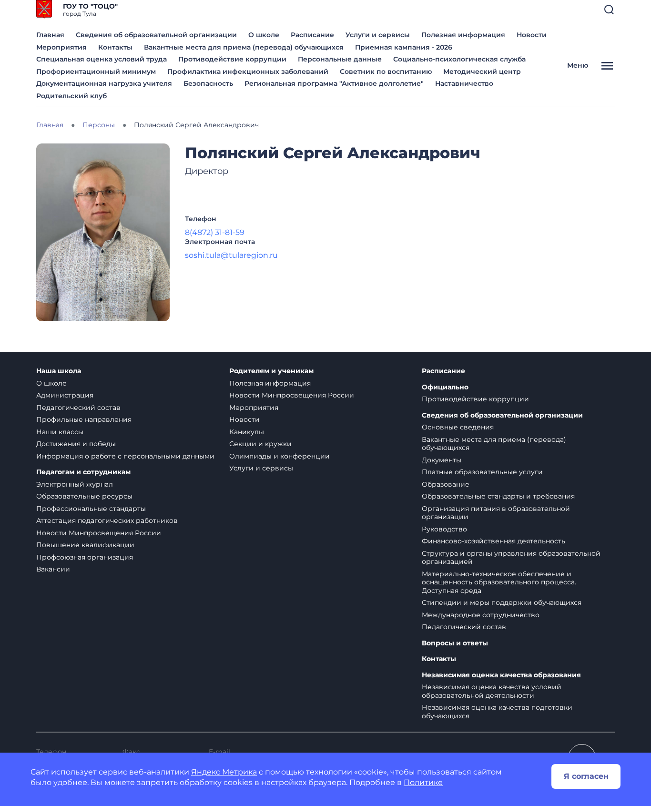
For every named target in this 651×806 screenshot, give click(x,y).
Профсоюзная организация (84, 557)
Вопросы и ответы (455, 643)
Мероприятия (61, 47)
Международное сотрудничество (480, 615)
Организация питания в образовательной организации (496, 512)
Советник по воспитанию (386, 71)
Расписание (312, 35)
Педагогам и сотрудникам (83, 472)
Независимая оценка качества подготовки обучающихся (497, 711)
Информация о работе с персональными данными (125, 456)
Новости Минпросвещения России (98, 533)
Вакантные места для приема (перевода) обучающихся (244, 47)
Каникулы (246, 432)
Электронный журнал (74, 484)
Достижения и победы (76, 443)
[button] (609, 9)
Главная (50, 35)
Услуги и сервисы (378, 35)
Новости (532, 35)
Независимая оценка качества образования (501, 675)
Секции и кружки (260, 443)
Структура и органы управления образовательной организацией (511, 557)
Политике (423, 782)
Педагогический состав (78, 407)
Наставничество (464, 83)
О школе (263, 35)
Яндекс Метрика (224, 771)
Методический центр (482, 71)
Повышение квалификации (85, 545)
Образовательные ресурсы (84, 496)
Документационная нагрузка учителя (104, 83)
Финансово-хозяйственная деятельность (493, 541)
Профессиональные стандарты (91, 508)
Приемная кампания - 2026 (403, 47)
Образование (445, 484)
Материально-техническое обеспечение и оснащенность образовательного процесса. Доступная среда (499, 582)
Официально (445, 387)
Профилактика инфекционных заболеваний (247, 71)
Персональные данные (340, 59)
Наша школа (58, 371)
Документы (441, 460)
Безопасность (208, 83)
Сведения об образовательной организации (156, 35)
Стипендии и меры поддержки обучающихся (501, 602)
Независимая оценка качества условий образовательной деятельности (491, 691)
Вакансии (53, 569)
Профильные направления (84, 419)
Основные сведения (458, 427)
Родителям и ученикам (271, 371)
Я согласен (586, 776)
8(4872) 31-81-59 (214, 232)
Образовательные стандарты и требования (498, 496)
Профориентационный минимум (96, 71)
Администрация (64, 395)
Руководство (444, 529)
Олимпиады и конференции (279, 456)
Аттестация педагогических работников (107, 520)
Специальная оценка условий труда (101, 59)
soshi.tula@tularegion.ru (231, 255)
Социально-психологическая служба (459, 59)
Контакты (115, 47)
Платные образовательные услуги (482, 472)
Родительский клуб (71, 96)
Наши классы (59, 432)
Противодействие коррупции (232, 59)
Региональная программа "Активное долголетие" (334, 83)
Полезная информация (463, 35)
